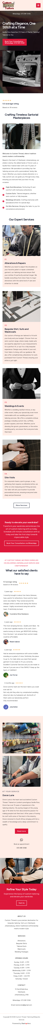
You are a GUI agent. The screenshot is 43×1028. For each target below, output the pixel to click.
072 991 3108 (25, 1000)
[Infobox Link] (21, 844)
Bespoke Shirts (21, 943)
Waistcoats (22, 949)
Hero (26, 1023)
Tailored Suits (21, 946)
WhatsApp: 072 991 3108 (21, 14)
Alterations (21, 941)
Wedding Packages (21, 952)
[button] (22, 505)
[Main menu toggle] (38, 5)
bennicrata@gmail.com (24, 1005)
